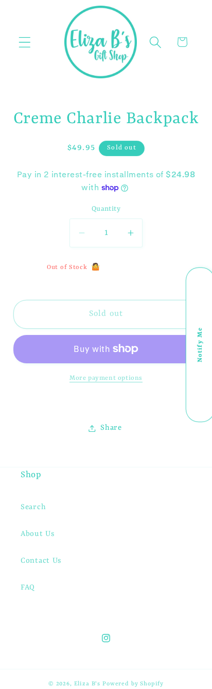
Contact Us (41, 561)
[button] (25, 42)
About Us (38, 534)
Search (33, 507)
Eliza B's (87, 683)
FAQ (28, 587)
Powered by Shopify (133, 683)
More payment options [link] (106, 378)
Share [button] (111, 428)
